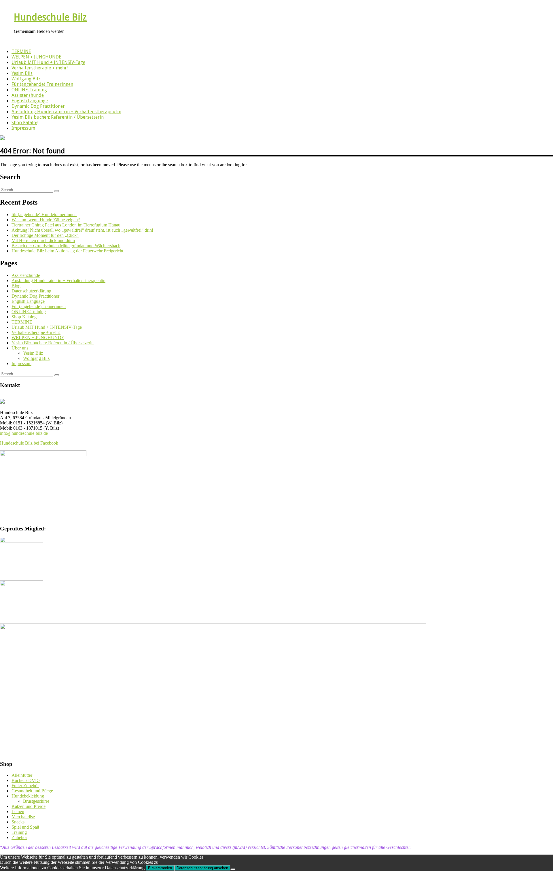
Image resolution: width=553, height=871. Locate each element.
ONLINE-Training (29, 89)
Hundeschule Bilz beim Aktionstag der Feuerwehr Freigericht (67, 250)
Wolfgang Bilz (26, 79)
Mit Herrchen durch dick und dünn (43, 240)
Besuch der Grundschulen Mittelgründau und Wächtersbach (66, 245)
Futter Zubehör (25, 785)
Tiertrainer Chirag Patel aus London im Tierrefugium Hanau (66, 224)
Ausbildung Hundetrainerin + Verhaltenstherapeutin (66, 111)
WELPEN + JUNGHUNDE (36, 57)
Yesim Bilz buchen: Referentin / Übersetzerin (58, 117)
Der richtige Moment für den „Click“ (45, 235)
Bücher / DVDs (26, 780)
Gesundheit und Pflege (32, 790)
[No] (232, 869)
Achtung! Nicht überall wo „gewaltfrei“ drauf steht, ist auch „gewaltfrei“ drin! (82, 230)
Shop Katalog (25, 122)
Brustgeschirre (36, 801)
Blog (16, 285)
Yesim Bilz (22, 73)
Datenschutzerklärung (31, 290)
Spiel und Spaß (25, 827)
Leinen (18, 811)
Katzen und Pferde (29, 806)
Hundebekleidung (28, 795)
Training (19, 832)
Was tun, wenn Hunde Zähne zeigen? (46, 219)
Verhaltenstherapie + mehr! (40, 68)
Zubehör (19, 837)
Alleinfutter (22, 775)
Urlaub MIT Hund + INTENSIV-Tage (48, 62)
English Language (30, 100)
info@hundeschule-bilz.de (24, 433)
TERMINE (21, 51)
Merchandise (23, 816)
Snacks (18, 821)
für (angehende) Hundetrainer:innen (44, 214)
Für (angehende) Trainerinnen (42, 84)
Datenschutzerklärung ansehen (202, 868)
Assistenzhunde (28, 95)
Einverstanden (160, 868)
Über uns (20, 347)
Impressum (23, 128)
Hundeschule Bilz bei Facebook (29, 443)
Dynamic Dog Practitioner (38, 106)
